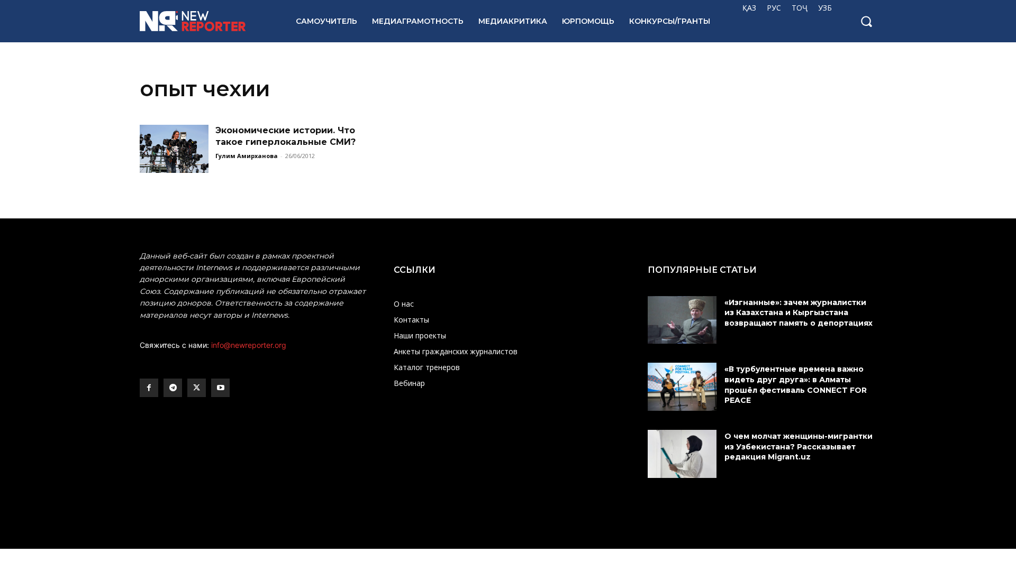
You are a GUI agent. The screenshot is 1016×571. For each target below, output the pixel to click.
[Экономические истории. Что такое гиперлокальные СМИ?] (174, 149)
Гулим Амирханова (246, 156)
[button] (866, 21)
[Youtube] (220, 388)
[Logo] (206, 21)
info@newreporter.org (248, 344)
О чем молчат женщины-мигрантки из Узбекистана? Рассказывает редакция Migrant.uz (798, 446)
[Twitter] (196, 388)
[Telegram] (173, 388)
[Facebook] (149, 388)
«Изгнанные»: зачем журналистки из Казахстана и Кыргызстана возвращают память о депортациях (799, 313)
